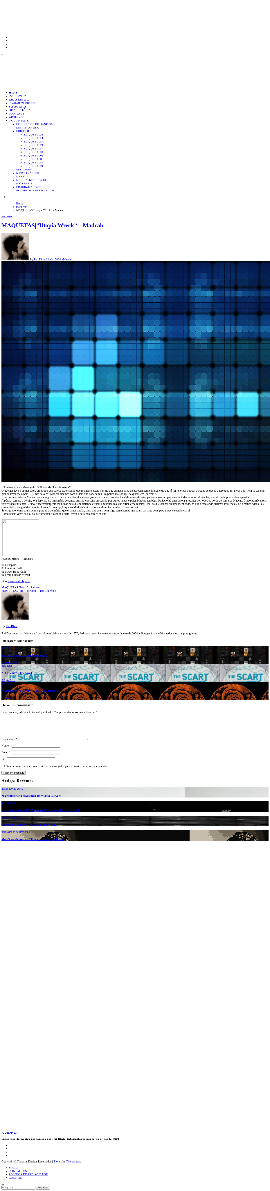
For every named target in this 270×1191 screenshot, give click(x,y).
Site (3, 759)
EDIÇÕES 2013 (33, 141)
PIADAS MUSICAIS (22, 103)
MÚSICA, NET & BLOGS (32, 180)
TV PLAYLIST (18, 96)
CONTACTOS (18, 1171)
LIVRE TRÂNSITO (28, 173)
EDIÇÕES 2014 (33, 138)
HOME (13, 92)
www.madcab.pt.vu (19, 581)
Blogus (57, 1161)
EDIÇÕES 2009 (33, 155)
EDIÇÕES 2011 (33, 148)
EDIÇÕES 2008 (33, 159)
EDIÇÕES (22, 131)
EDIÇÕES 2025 (33, 134)
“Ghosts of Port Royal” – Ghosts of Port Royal (30, 690)
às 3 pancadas (9, 802)
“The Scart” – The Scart (16, 673)
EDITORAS (23, 169)
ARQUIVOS (16, 117)
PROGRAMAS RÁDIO (30, 187)
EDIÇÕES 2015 (33, 166)
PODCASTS (16, 113)
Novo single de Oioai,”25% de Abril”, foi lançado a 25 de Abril (40, 810)
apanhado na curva (12, 788)
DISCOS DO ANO (27, 127)
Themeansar (73, 1161)
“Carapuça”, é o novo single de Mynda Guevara (31, 795)
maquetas (6, 216)
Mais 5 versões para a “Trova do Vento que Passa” (32, 839)
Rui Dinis (40, 259)
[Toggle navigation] (2, 54)
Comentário (9, 739)
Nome (6, 745)
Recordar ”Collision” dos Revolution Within (29, 824)
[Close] (2, 1184)
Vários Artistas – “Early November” (24, 655)
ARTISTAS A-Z (19, 99)
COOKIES (15, 1177)
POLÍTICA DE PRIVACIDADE (28, 1174)
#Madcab (67, 259)
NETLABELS (24, 183)
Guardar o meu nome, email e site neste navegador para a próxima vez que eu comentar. (56, 766)
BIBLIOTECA (17, 106)
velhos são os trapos (13, 817)
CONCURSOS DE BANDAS (34, 124)
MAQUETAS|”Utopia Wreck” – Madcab (52, 225)
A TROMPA (53, 15)
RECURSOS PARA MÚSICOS (35, 190)
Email (5, 752)
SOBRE (14, 1167)
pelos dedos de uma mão (15, 831)
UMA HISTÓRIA (20, 110)
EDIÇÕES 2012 (33, 145)
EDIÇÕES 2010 (33, 152)
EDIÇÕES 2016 (33, 162)
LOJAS (20, 176)
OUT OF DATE (19, 120)
